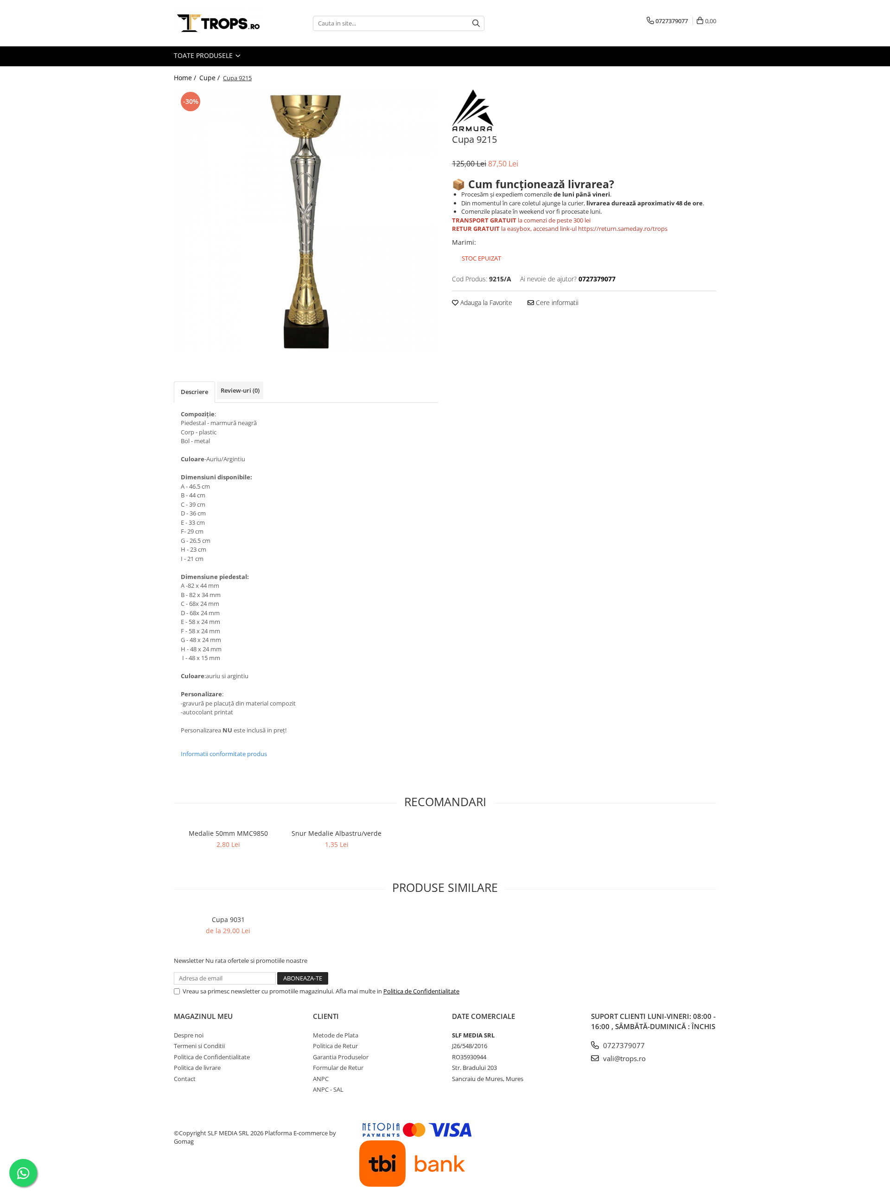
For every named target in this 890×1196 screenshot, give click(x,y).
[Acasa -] (220, 23)
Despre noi (188, 1035)
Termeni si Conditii (199, 1046)
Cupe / (210, 77)
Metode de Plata (335, 1035)
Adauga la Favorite (485, 302)
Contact (185, 1079)
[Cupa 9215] (306, 221)
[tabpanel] (306, 221)
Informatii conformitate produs (224, 754)
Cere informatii (556, 302)
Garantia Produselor (341, 1057)
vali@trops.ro (623, 1058)
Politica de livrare (197, 1067)
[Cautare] (476, 23)
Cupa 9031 (228, 919)
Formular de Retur (338, 1067)
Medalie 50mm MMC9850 (228, 833)
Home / (186, 77)
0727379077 (623, 1045)
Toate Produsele (204, 55)
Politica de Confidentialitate (421, 991)
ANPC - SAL (328, 1089)
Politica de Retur (335, 1046)
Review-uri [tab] (240, 390)
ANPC (321, 1079)
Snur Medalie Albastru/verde (336, 833)
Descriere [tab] (194, 392)
